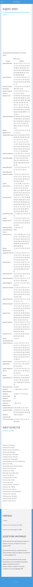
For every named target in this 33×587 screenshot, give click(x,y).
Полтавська (6, 477)
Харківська (6, 487)
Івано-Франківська (8, 461)
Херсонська (6, 489)
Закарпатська (6, 457)
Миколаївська (7, 473)
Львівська (5, 470)
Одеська (5, 475)
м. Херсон (13, 489)
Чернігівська (6, 498)
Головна (5, 520)
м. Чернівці (13, 496)
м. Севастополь (10, 501)
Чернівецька (6, 496)
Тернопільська (7, 484)
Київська (5, 464)
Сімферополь (16, 59)
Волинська (6, 447)
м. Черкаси (12, 494)
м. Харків (12, 487)
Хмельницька (6, 491)
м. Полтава (13, 477)
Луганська (5, 468)
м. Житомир (14, 454)
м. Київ (10, 464)
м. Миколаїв (14, 473)
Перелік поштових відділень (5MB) (12, 529)
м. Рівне (12, 480)
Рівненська (6, 480)
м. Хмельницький (15, 491)
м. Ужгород (14, 457)
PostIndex (16, 2)
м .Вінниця (11, 445)
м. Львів (11, 470)
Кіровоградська (7, 466)
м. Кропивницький (17, 466)
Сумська (5, 482)
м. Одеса (10, 475)
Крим (4, 501)
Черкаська (6, 494)
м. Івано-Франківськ (19, 461)
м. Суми (10, 482)
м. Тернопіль (14, 484)
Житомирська (6, 454)
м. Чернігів (13, 498)
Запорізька (6, 459)
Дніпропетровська (8, 450)
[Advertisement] (16, 35)
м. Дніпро (16, 450)
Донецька (5, 452)
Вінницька (5, 445)
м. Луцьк (11, 447)
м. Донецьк (12, 452)
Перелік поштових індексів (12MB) (12, 525)
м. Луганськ (12, 468)
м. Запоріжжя (13, 459)
